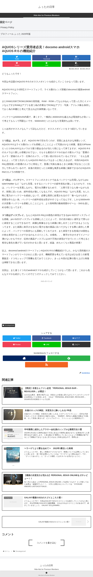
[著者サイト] (24, 358)
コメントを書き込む (46, 543)
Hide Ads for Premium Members (46, 569)
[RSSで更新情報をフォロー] (46, 364)
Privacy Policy (7, 27)
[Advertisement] (46, 300)
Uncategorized (9, 325)
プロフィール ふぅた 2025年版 (15, 34)
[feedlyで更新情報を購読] (68, 358)
